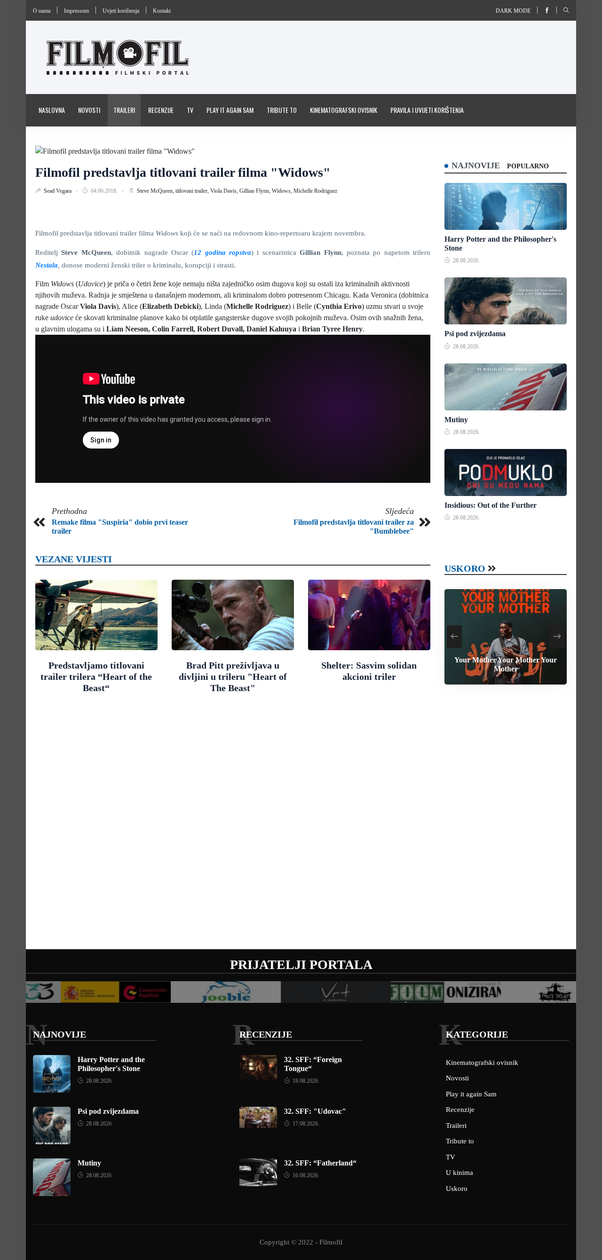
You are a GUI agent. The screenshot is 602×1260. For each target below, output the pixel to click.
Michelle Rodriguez (315, 191)
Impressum (76, 11)
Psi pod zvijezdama (475, 334)
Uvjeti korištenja (121, 11)
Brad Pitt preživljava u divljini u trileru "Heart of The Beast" (233, 676)
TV (190, 110)
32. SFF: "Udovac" (315, 1111)
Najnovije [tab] (476, 165)
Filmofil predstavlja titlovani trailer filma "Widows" (183, 172)
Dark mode (513, 11)
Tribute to (282, 110)
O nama (41, 11)
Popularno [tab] (528, 166)
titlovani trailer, (192, 191)
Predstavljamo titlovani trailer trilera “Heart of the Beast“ (96, 676)
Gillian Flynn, (255, 191)
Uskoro (464, 568)
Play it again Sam (229, 110)
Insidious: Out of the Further (490, 505)
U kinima (459, 1172)
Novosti (89, 110)
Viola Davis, (224, 191)
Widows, (282, 191)
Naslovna (52, 110)
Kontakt (162, 11)
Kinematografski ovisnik (343, 110)
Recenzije (161, 110)
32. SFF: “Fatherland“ (320, 1163)
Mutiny (456, 420)
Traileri (124, 110)
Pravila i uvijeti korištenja (427, 110)
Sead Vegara (58, 191)
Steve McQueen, (156, 191)
